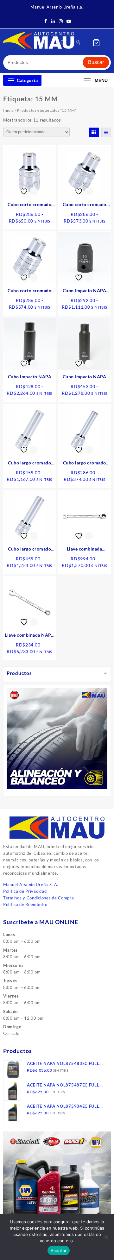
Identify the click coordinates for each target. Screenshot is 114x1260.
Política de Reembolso (25, 904)
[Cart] (96, 42)
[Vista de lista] (106, 132)
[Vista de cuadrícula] (94, 132)
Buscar (96, 62)
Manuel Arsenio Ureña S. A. (30, 884)
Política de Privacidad (25, 891)
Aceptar (59, 1250)
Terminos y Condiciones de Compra (38, 897)
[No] (106, 1237)
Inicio (8, 110)
